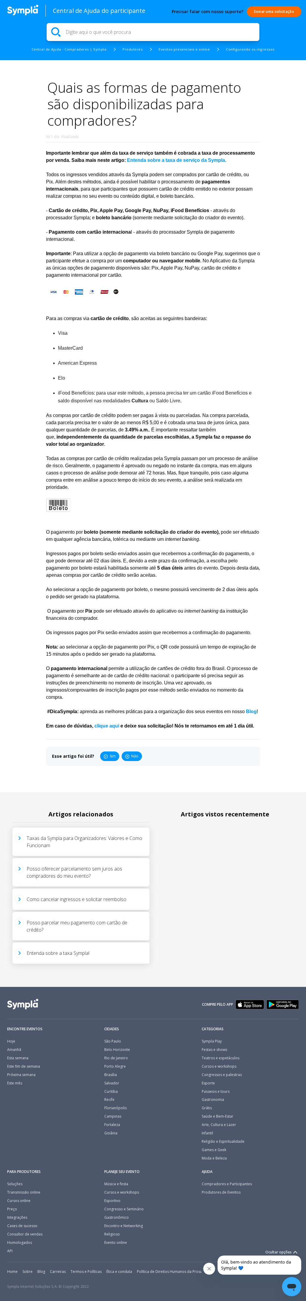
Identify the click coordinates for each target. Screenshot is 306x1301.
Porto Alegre (115, 1066)
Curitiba (111, 1091)
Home (12, 1271)
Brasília (110, 1074)
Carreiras (58, 1271)
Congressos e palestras (222, 1074)
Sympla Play (212, 1041)
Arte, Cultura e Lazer (219, 1124)
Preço (12, 1209)
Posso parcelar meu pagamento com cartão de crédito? (77, 926)
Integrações (17, 1217)
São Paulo (112, 1041)
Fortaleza (112, 1124)
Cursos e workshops (219, 1066)
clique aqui (106, 725)
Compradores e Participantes (227, 1184)
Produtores (133, 49)
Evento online (115, 1242)
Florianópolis (115, 1108)
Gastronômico (116, 1217)
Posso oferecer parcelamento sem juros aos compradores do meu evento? (74, 872)
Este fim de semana (23, 1066)
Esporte (208, 1083)
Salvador (111, 1083)
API (10, 1251)
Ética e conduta (119, 1271)
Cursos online (18, 1200)
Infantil (207, 1133)
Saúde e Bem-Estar (217, 1116)
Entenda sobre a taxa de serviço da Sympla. (176, 160)
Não (134, 756)
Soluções (14, 1184)
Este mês (14, 1083)
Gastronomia (213, 1099)
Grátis (207, 1108)
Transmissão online (23, 1192)
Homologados (19, 1242)
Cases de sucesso (22, 1226)
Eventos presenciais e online (184, 49)
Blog (41, 1271)
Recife (109, 1099)
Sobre (27, 1271)
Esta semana (17, 1058)
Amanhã (14, 1049)
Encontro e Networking (123, 1226)
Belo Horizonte (117, 1049)
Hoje (11, 1041)
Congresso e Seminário (124, 1209)
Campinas (112, 1116)
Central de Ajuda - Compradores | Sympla (69, 49)
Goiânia (110, 1133)
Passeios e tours (216, 1091)
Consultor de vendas (24, 1234)
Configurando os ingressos (250, 49)
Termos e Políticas (86, 1271)
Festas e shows (214, 1049)
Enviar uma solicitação (274, 11)
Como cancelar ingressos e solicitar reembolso (76, 899)
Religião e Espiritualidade (223, 1141)
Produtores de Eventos (221, 1192)
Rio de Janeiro (116, 1058)
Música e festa (116, 1184)
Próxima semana (21, 1074)
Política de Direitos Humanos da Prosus (170, 1271)
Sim (113, 756)
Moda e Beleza (214, 1158)
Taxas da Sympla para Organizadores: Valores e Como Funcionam (84, 842)
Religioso (112, 1234)
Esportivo (112, 1200)
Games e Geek (214, 1150)
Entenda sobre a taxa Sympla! (58, 953)
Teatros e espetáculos (220, 1058)
